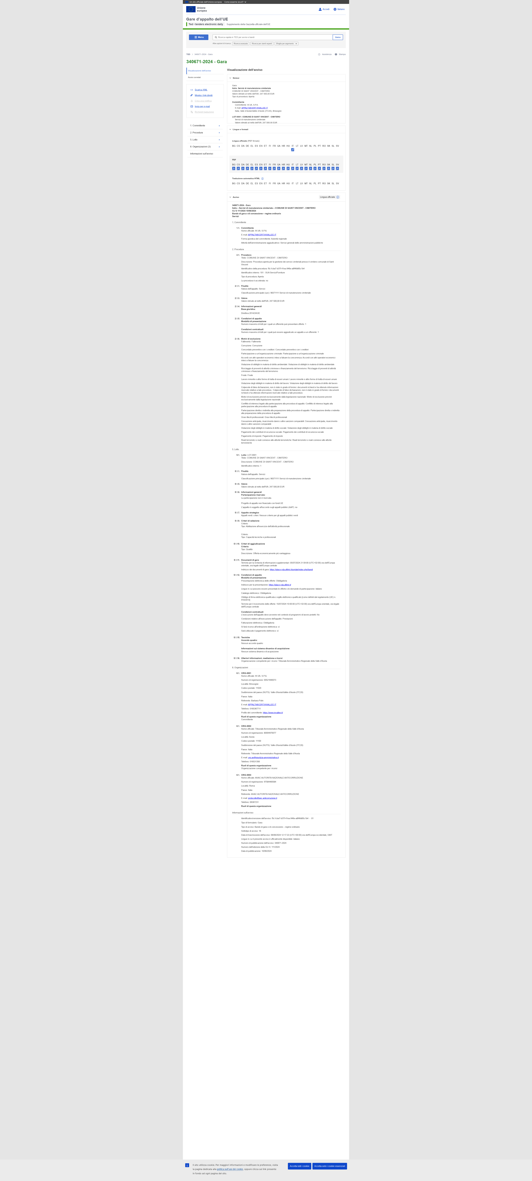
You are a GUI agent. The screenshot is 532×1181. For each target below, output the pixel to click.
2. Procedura (196, 132)
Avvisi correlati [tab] (194, 77)
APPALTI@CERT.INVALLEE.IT (254, 108)
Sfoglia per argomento (285, 44)
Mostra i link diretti (204, 95)
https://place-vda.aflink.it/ (280, 585)
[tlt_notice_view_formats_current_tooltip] (337, 197)
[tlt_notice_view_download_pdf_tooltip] (233, 168)
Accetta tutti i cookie (299, 1166)
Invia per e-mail (202, 106)
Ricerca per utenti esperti (262, 44)
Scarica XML (201, 90)
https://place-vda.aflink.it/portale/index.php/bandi (291, 569)
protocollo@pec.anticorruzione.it (262, 798)
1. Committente (197, 125)
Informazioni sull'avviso (201, 154)
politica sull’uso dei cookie (230, 1169)
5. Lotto (193, 140)
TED (188, 54)
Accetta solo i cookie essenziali (329, 1166)
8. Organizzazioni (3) (200, 146)
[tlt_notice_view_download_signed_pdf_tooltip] (292, 149)
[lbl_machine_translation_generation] (262, 178)
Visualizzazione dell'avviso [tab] (199, 71)
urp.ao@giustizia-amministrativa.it (263, 757)
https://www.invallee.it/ (273, 712)
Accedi (326, 9)
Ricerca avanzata (241, 44)
